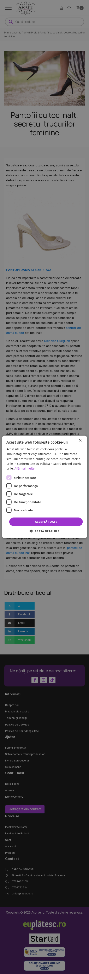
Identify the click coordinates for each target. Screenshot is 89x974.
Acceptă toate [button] (46, 522)
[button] (44, 531)
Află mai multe (24, 468)
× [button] (80, 440)
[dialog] (44, 487)
